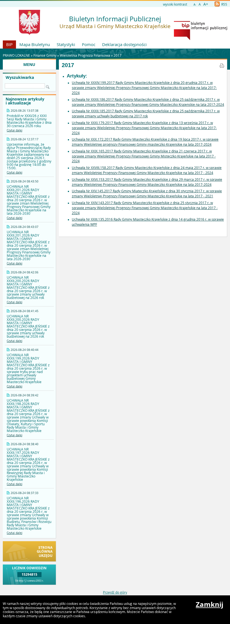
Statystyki (66, 44)
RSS (223, 4)
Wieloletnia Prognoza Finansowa (85, 55)
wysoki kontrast (175, 4)
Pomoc (88, 44)
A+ (205, 4)
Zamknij (209, 604)
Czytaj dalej (14, 130)
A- (195, 4)
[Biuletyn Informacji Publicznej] (200, 38)
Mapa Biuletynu (34, 44)
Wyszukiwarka (20, 77)
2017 (117, 55)
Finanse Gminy (44, 55)
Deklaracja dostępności (124, 44)
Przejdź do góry (115, 592)
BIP (9, 44)
